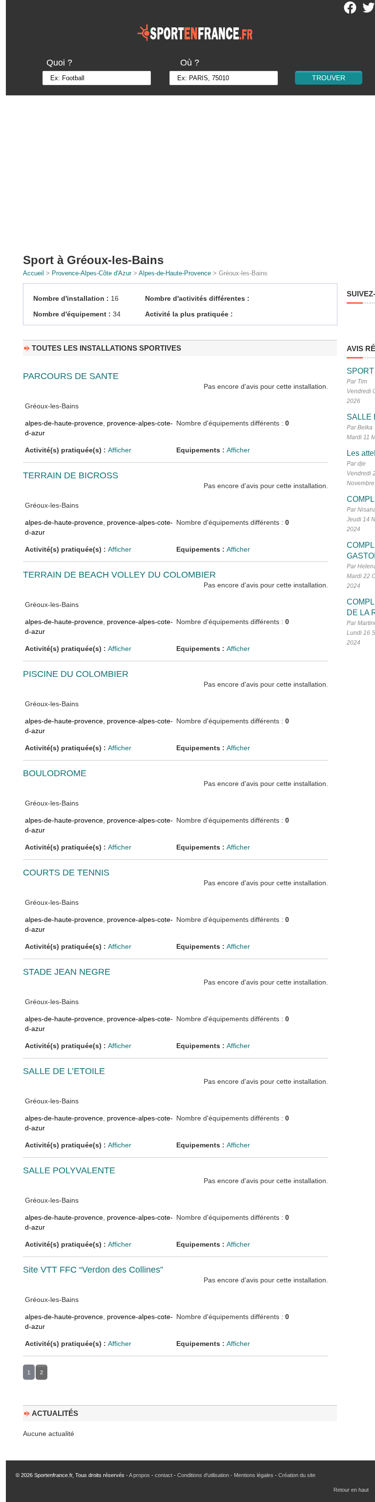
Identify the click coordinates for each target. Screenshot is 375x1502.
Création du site (296, 1475)
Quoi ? (59, 62)
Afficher (119, 450)
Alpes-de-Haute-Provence (175, 273)
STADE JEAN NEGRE (66, 972)
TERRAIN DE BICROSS (70, 475)
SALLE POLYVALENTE (69, 1170)
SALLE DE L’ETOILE (64, 1071)
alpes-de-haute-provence (64, 423)
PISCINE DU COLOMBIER (75, 674)
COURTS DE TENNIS (66, 872)
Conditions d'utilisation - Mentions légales (225, 1475)
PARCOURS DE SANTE (71, 376)
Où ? (189, 62)
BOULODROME (54, 773)
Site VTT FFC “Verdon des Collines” (93, 1270)
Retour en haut (351, 1490)
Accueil (33, 273)
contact (163, 1475)
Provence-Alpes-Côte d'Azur (91, 273)
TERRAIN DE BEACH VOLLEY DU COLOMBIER (119, 575)
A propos (139, 1475)
